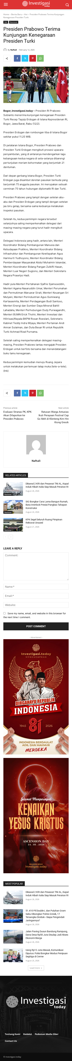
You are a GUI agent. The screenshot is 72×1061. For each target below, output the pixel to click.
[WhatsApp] (40, 58)
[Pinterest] (32, 58)
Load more (35, 967)
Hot (25, 14)
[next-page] (11, 537)
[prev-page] (5, 537)
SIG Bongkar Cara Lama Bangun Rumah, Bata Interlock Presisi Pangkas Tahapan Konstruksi (47, 504)
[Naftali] (5, 50)
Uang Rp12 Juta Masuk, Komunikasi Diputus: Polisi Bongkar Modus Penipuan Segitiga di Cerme (47, 953)
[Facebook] (17, 58)
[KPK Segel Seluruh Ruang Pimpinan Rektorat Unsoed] (13, 525)
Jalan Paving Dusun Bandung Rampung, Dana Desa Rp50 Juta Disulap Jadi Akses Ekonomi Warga (47, 934)
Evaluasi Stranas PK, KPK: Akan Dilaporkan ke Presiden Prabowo (17, 415)
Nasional (13, 22)
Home (6, 14)
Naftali (13, 50)
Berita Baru (16, 14)
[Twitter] (25, 58)
